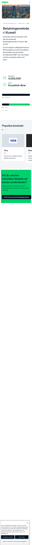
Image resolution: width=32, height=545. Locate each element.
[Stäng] (27, 523)
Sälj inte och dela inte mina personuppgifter (15, 541)
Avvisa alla (22, 537)
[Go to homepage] (5, 2)
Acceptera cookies (8, 537)
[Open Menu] (29, 2)
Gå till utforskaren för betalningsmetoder (16, 197)
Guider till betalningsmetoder (10, 23)
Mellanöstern (22, 23)
